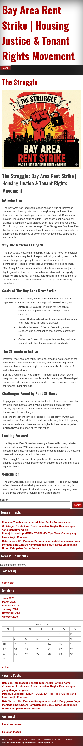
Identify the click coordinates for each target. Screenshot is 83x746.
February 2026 (10, 605)
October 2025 (10, 616)
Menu (5, 68)
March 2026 (9, 601)
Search (4, 499)
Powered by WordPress (24, 742)
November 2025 (11, 612)
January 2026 (10, 609)
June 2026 (8, 598)
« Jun (5, 667)
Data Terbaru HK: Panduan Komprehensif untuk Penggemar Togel (41, 541)
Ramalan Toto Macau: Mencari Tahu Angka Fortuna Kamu (36, 522)
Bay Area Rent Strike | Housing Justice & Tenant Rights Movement (38, 32)
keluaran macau (11, 731)
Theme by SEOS (44, 742)
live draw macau (12, 724)
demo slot (8, 582)
